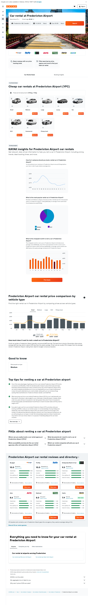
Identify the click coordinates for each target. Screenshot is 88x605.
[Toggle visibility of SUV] (50, 227)
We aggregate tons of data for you (20, 580)
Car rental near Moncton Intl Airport (21, 557)
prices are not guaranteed (43, 572)
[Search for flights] (3, 11)
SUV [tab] (52, 310)
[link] (47, 280)
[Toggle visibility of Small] (37, 229)
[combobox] (15, 19)
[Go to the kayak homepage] (11, 6)
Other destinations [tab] (37, 546)
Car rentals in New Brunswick (39, 592)
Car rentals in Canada (26, 592)
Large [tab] (46, 310)
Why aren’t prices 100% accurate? (20, 583)
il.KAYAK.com (12, 592)
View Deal (19, 113)
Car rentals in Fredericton (54, 592)
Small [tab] (32, 310)
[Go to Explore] (3, 23)
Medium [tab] (39, 310)
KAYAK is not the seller (17, 577)
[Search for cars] (3, 19)
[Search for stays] (3, 15)
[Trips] (3, 32)
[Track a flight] (3, 27)
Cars (18, 592)
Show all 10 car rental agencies (18, 525)
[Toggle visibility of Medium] (38, 227)
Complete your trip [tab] (24, 546)
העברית (39, 2)
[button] (86, 2)
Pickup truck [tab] (59, 310)
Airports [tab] (13, 546)
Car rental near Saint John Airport (44, 557)
